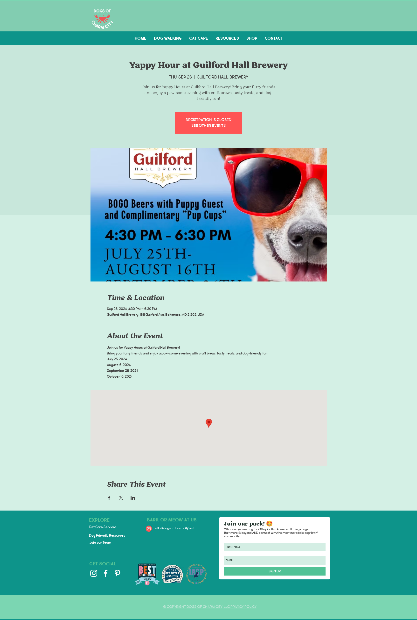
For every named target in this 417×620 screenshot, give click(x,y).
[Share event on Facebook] (109, 498)
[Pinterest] (117, 573)
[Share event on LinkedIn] (133, 498)
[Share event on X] (121, 498)
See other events (208, 125)
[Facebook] (105, 573)
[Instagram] (93, 573)
